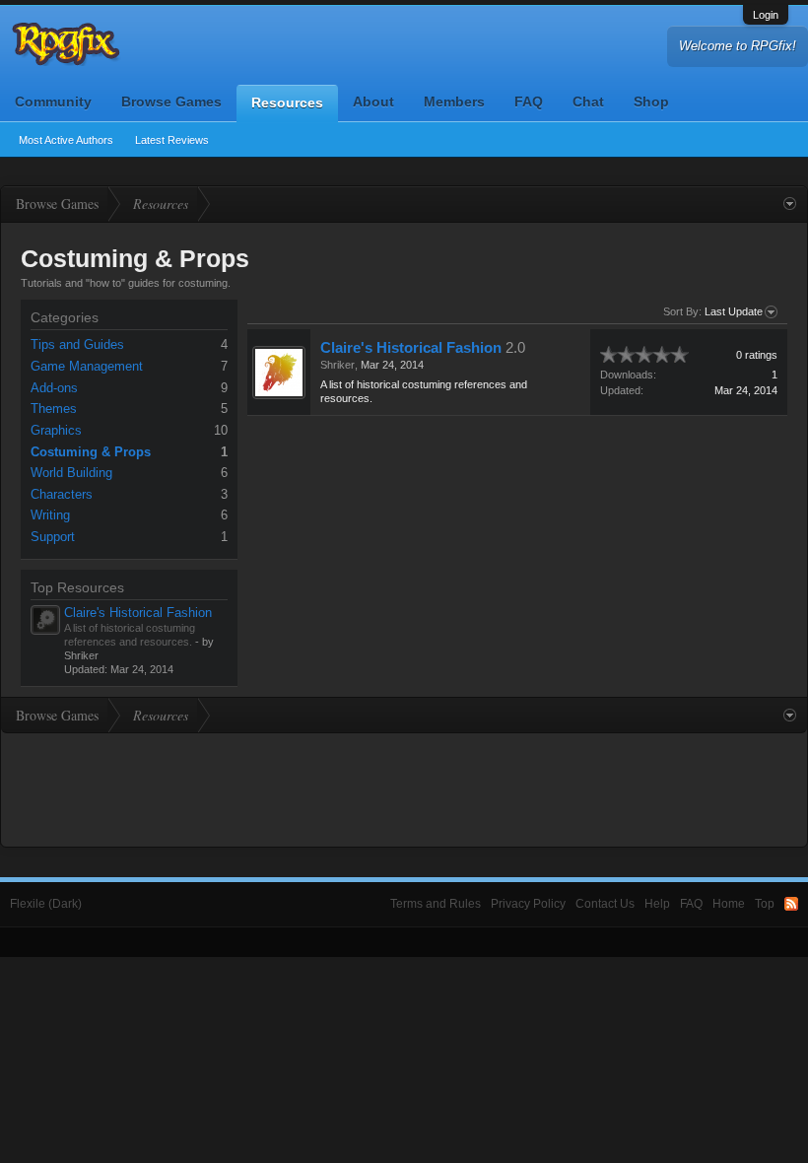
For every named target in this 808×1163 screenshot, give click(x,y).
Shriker (337, 365)
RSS (791, 904)
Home (728, 904)
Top (764, 904)
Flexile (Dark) (46, 904)
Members (454, 101)
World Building (71, 472)
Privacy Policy (528, 904)
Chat (588, 101)
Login (765, 15)
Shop (651, 101)
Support (53, 536)
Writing (50, 515)
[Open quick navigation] (789, 204)
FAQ (528, 101)
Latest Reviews (172, 140)
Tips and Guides (77, 344)
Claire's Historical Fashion (138, 612)
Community (53, 101)
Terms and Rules (435, 904)
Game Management (87, 366)
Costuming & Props (91, 452)
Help (657, 904)
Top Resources (77, 587)
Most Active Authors (66, 140)
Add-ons (54, 387)
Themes (54, 408)
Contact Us (605, 904)
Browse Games (171, 101)
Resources (287, 102)
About (373, 101)
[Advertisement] (404, 787)
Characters (62, 494)
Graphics (56, 430)
